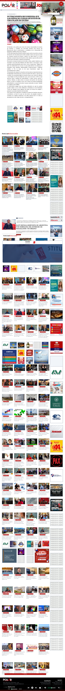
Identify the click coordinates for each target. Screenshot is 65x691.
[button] (61, 4)
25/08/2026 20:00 (6, 300)
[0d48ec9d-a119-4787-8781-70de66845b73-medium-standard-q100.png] (8, 7)
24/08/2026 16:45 (6, 460)
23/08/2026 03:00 (30, 650)
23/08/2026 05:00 (6, 650)
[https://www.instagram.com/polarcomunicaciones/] (17, 7)
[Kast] (9, 229)
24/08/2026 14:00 (43, 475)
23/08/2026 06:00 (43, 631)
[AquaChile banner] (9, 562)
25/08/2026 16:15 (30, 177)
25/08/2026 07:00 (6, 401)
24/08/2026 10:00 (43, 490)
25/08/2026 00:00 (43, 416)
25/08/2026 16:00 (42, 177)
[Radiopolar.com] (1, 10)
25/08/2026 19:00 (6, 161)
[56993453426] (17, 2)
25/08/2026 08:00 (43, 386)
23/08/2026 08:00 (18, 631)
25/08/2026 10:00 (6, 386)
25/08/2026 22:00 (31, 284)
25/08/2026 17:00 (6, 177)
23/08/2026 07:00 (30, 631)
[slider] (11, 689)
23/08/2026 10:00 (43, 612)
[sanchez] (42, 562)
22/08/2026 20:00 (43, 669)
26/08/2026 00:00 (6, 284)
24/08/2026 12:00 (18, 490)
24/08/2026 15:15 (18, 475)
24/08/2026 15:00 (30, 475)
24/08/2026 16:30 (18, 460)
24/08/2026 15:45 (6, 475)
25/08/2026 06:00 (18, 401)
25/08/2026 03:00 (6, 416)
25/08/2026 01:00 (30, 416)
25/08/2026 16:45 (18, 177)
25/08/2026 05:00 (30, 401)
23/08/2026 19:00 (30, 534)
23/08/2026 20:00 (6, 534)
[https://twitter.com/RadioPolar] (17, 5)
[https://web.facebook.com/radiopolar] (17, 4)
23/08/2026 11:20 (18, 612)
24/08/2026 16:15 (30, 460)
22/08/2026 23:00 (43, 650)
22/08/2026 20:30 (30, 669)
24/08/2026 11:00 (30, 490)
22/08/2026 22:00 (6, 669)
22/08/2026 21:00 (18, 669)
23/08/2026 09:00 (6, 631)
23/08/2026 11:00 (30, 612)
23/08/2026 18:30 (43, 534)
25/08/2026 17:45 (30, 161)
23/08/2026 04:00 (18, 650)
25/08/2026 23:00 (18, 284)
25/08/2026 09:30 (18, 386)
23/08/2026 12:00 (6, 612)
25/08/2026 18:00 (18, 161)
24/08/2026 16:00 (43, 460)
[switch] (41, 688)
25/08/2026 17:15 (42, 161)
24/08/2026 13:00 (6, 490)
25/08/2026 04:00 (43, 401)
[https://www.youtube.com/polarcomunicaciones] (17, 8)
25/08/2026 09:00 (30, 386)
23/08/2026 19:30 (18, 534)
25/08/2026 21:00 (43, 284)
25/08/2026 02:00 (18, 416)
